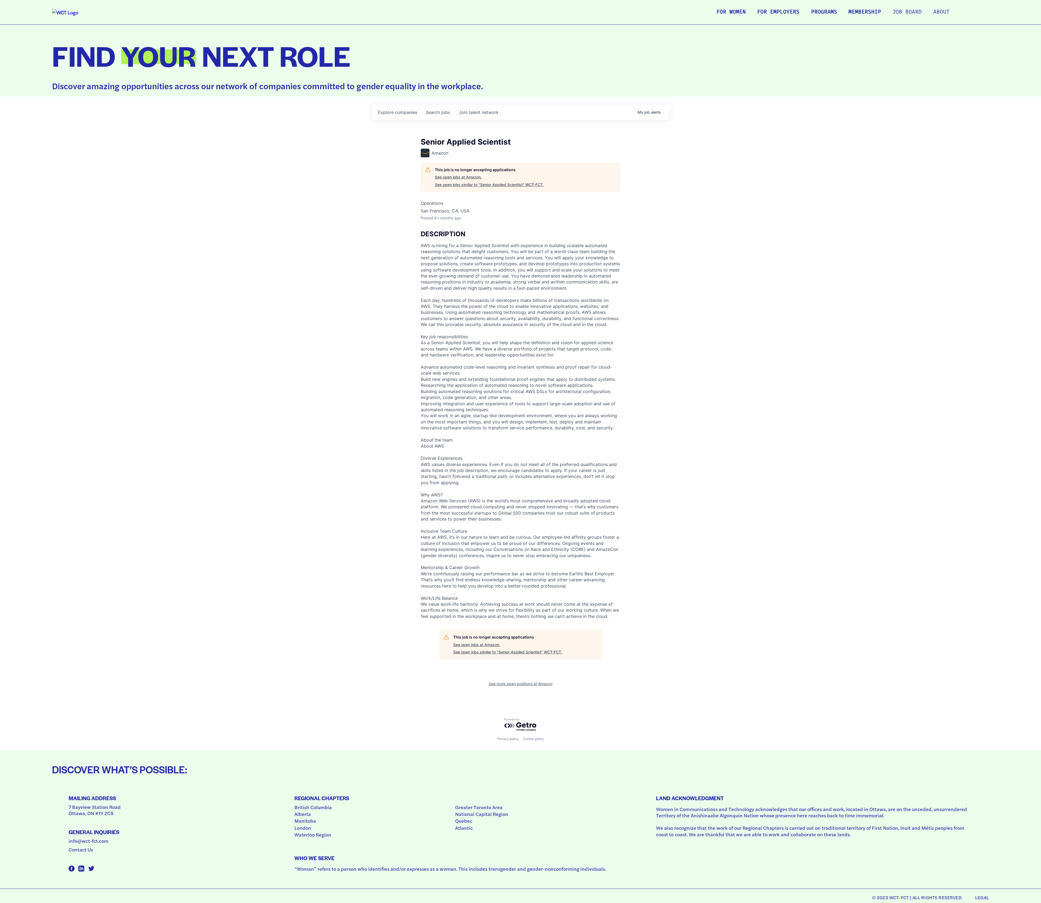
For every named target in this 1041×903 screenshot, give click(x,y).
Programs (824, 12)
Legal (982, 897)
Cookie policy (533, 739)
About (941, 12)
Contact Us (81, 849)
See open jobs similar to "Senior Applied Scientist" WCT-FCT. (489, 184)
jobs (438, 112)
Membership (865, 12)
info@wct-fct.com (88, 841)
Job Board (907, 12)
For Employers (778, 12)
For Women (731, 12)
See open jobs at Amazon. (458, 177)
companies (397, 112)
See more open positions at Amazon (520, 683)
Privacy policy (508, 739)
